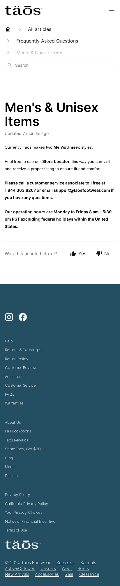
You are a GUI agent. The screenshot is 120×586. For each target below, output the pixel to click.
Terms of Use (16, 530)
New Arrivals (17, 574)
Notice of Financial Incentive (30, 521)
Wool (67, 568)
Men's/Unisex (67, 147)
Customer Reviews (21, 367)
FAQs (9, 394)
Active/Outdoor (20, 568)
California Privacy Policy (26, 503)
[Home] (8, 29)
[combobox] (60, 65)
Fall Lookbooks (18, 431)
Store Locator (55, 161)
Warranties (14, 403)
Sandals (88, 562)
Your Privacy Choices (23, 512)
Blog (9, 457)
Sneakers (66, 562)
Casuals (48, 568)
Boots (83, 568)
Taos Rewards (17, 440)
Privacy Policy (17, 494)
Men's (10, 466)
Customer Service (20, 385)
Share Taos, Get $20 (23, 448)
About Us (13, 422)
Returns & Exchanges (23, 349)
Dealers (11, 475)
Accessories (15, 376)
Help (9, 341)
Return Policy (17, 358)
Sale (69, 574)
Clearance (89, 574)
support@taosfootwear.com (82, 190)
